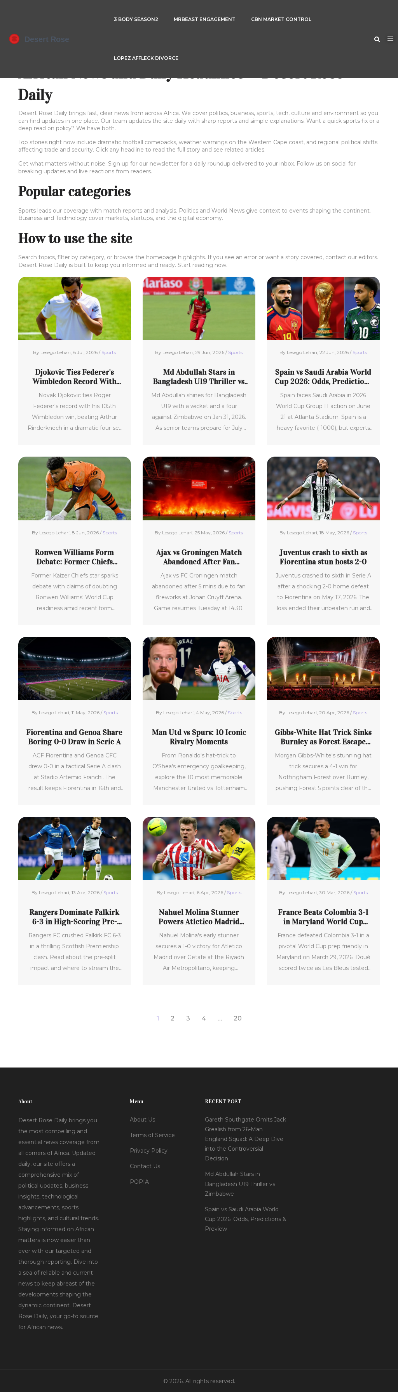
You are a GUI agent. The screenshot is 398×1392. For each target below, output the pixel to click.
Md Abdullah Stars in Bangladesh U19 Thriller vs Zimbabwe (198, 376)
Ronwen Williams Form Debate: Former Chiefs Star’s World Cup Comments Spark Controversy (74, 557)
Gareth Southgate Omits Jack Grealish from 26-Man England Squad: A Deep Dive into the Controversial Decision (245, 1139)
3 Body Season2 (136, 19)
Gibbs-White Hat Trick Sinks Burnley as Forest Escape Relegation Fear (323, 736)
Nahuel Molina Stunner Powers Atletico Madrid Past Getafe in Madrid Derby (199, 916)
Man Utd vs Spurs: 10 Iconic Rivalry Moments (199, 736)
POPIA (139, 1181)
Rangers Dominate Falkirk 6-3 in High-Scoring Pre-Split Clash (74, 916)
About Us (142, 1119)
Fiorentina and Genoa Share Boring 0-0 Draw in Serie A (74, 736)
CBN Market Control (281, 19)
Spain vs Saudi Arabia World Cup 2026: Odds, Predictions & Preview (323, 376)
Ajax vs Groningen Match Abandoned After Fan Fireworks (199, 557)
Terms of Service (152, 1135)
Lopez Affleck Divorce (146, 58)
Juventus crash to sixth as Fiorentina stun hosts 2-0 (323, 557)
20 (238, 1018)
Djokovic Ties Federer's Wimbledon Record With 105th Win (74, 376)
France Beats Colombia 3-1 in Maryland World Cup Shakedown (323, 916)
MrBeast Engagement (205, 19)
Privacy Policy (149, 1150)
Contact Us (145, 1166)
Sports (108, 352)
